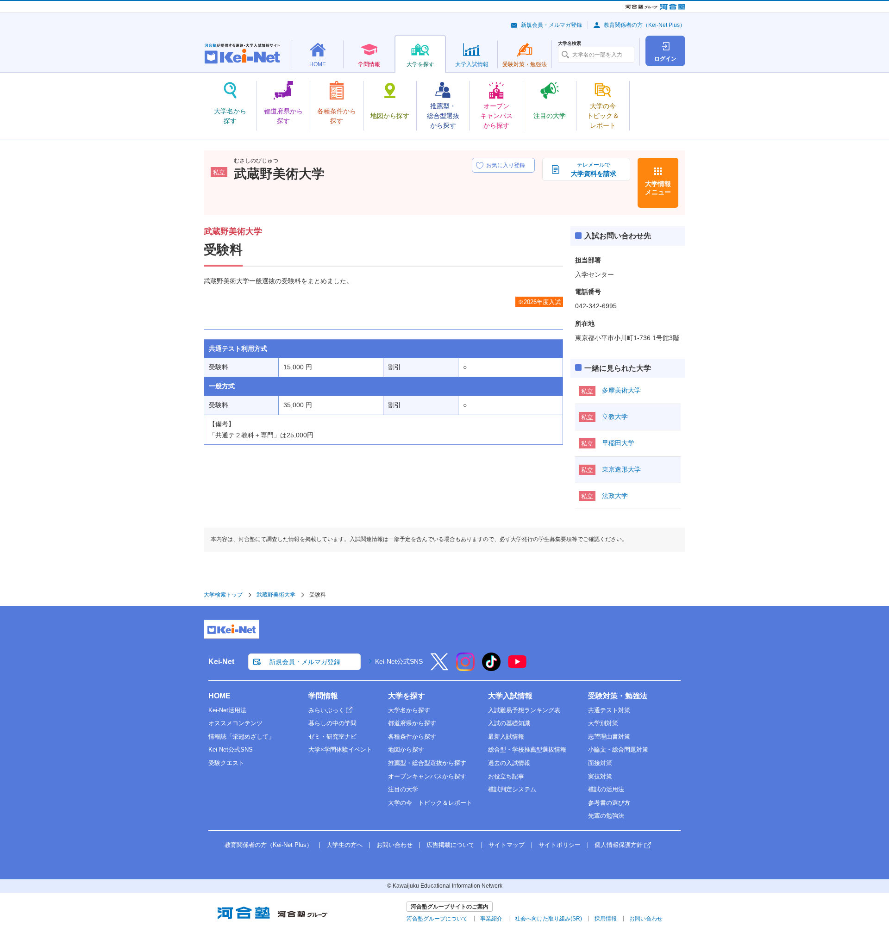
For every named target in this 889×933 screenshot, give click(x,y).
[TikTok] (491, 668)
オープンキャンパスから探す (427, 776)
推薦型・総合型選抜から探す (427, 762)
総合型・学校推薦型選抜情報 (527, 749)
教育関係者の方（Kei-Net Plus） (644, 25)
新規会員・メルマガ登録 (551, 25)
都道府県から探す (412, 723)
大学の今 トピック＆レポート (430, 802)
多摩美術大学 (621, 390)
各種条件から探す (412, 736)
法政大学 (615, 495)
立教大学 (615, 416)
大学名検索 (569, 43)
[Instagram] (465, 668)
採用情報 (606, 918)
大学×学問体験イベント (340, 749)
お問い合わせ (394, 844)
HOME (219, 696)
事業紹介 (491, 918)
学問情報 (323, 696)
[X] (439, 668)
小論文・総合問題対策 (618, 749)
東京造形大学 (621, 469)
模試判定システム (512, 789)
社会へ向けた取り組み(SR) (548, 918)
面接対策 (600, 762)
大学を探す (406, 696)
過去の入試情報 (509, 762)
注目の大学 (403, 789)
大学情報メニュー (658, 188)
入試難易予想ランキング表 (524, 710)
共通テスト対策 (609, 710)
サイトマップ (506, 844)
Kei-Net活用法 (227, 710)
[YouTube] (517, 668)
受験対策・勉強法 (617, 696)
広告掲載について (450, 844)
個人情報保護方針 (619, 844)
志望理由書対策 (609, 736)
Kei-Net (221, 662)
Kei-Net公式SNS (399, 661)
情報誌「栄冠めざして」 (241, 736)
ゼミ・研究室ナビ (332, 736)
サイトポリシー (559, 844)
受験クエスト (226, 762)
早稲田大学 (618, 443)
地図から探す (406, 749)
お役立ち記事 (506, 776)
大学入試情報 (510, 696)
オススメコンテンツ (235, 723)
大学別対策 (603, 723)
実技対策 (600, 776)
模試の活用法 (606, 789)
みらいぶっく (326, 710)
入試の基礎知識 (509, 723)
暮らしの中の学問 (332, 723)
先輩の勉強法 (606, 815)
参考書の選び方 (609, 802)
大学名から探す (409, 710)
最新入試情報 (506, 736)
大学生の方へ (344, 844)
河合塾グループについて (437, 918)
